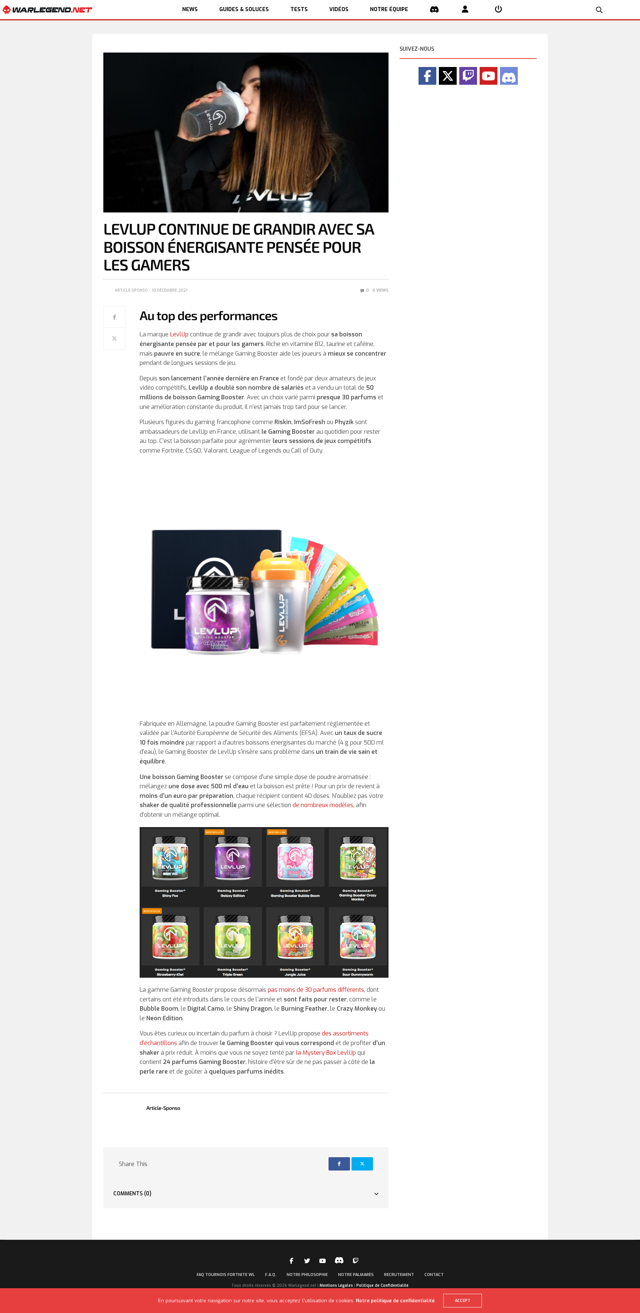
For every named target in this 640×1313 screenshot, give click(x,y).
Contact (434, 1274)
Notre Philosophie (307, 1274)
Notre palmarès (356, 1274)
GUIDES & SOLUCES (244, 9)
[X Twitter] (448, 76)
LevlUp (179, 334)
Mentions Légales (336, 1285)
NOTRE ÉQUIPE (389, 9)
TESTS (299, 9)
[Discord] (509, 76)
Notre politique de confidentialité (395, 1300)
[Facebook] (427, 76)
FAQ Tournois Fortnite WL (226, 1274)
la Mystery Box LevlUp (326, 1053)
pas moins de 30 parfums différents (316, 990)
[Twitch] (468, 76)
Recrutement (399, 1274)
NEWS (190, 9)
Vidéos (339, 9)
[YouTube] (488, 76)
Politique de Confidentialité (382, 1285)
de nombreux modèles (323, 805)
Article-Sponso (131, 290)
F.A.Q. (270, 1274)
